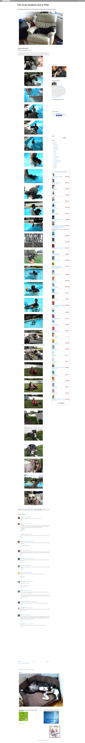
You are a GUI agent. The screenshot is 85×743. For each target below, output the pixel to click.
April (54, 166)
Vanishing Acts (54, 361)
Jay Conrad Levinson (56, 228)
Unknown (22, 572)
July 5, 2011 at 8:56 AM (27, 523)
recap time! (55, 159)
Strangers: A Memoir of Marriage (57, 176)
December (55, 144)
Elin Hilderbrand (55, 293)
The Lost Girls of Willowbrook (56, 182)
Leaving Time (54, 355)
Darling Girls (54, 235)
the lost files (55, 153)
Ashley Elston (54, 242)
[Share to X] (39, 509)
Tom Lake (53, 312)
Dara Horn (54, 369)
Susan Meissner (55, 337)
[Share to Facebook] (40, 509)
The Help (54, 155)
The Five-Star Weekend (56, 324)
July (54, 151)
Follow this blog (59, 115)
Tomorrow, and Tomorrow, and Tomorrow (58, 399)
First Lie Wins (54, 241)
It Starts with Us (54, 374)
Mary (21, 614)
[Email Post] (35, 509)
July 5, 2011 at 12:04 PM (27, 565)
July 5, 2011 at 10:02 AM (29, 541)
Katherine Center (55, 319)
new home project (56, 156)
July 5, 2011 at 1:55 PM (27, 590)
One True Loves (54, 286)
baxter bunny (23, 623)
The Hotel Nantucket (55, 292)
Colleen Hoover (55, 375)
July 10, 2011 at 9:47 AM (29, 607)
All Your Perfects (54, 386)
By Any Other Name (55, 188)
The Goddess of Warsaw (56, 260)
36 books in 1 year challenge (60, 171)
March (55, 167)
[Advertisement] (33, 652)
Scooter (22, 523)
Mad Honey (54, 380)
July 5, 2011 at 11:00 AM (29, 558)
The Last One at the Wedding (56, 219)
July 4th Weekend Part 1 (57, 160)
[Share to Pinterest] (41, 509)
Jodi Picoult (54, 189)
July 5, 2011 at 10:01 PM (33, 601)
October (55, 147)
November (55, 145)
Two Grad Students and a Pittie (33, 5)
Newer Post (20, 661)
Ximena (22, 590)
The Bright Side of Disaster (56, 318)
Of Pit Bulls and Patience (25, 601)
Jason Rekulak (55, 220)
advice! (54, 152)
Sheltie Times (23, 558)
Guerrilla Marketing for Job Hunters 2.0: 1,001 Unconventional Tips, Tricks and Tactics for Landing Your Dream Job (58, 226)
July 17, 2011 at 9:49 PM (26, 614)
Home (34, 661)
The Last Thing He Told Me (56, 274)
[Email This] (37, 509)
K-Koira (22, 565)
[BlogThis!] (38, 509)
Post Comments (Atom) (25, 663)
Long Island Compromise (56, 254)
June (54, 163)
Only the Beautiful (55, 336)
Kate (21, 550)
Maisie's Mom (23, 541)
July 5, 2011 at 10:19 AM (26, 550)
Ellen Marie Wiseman (55, 183)
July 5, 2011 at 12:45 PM (28, 572)
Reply (21, 555)
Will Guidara (54, 269)
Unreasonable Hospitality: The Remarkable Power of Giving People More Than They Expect (58, 267)
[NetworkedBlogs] (59, 113)
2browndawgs (23, 607)
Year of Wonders (54, 330)
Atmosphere (54, 207)
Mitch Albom (54, 281)
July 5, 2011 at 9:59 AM (28, 534)
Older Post (47, 661)
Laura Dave (54, 275)
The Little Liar (54, 280)
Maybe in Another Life (55, 213)
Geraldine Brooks (55, 331)
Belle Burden (54, 177)
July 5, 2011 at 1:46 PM (29, 581)
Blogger (47, 740)
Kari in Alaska (23, 581)
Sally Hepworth (55, 236)
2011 (54, 143)
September (55, 148)
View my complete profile (56, 96)
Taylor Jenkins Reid (55, 214)
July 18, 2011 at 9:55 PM (29, 623)
